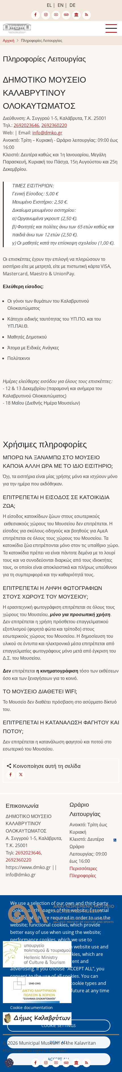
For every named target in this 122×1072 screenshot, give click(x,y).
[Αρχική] (17, 28)
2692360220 (54, 125)
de (72, 5)
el (49, 5)
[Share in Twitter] (20, 775)
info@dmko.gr (47, 133)
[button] (61, 915)
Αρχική (8, 40)
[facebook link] (35, 15)
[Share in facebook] (10, 775)
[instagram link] (45, 15)
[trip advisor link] (66, 15)
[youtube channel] (56, 15)
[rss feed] (86, 15)
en (61, 5)
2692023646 (26, 125)
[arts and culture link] (76, 15)
